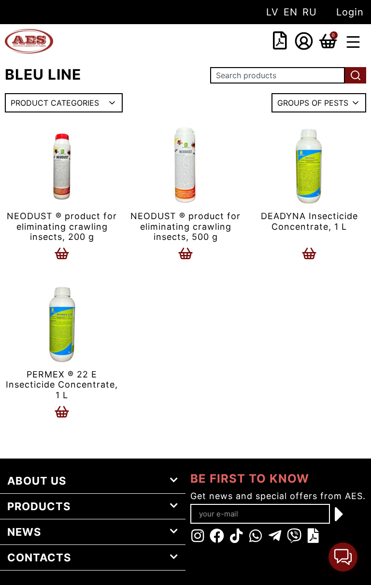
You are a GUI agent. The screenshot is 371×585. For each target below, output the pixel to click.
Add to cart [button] (62, 253)
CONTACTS (39, 557)
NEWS (24, 532)
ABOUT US (36, 480)
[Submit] (339, 514)
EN (291, 12)
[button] (353, 43)
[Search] (355, 75)
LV (272, 12)
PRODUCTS (39, 506)
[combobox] (219, 41)
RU (309, 12)
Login (350, 12)
